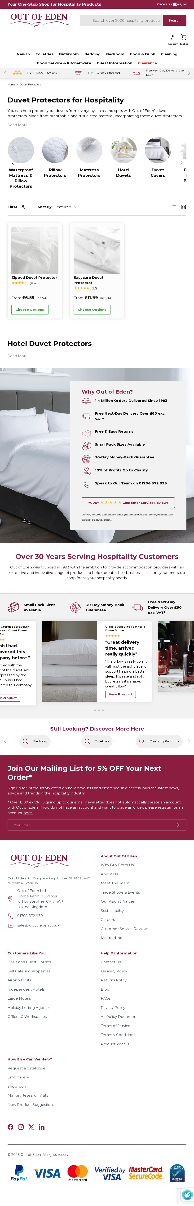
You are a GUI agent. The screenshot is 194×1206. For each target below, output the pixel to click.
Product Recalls (115, 1034)
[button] (183, 37)
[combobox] (121, 20)
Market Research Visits (28, 1085)
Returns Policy (114, 970)
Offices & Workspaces (27, 1007)
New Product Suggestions (31, 1095)
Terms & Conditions (118, 1025)
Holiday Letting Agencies (30, 998)
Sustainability (112, 901)
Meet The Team (115, 873)
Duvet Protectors (30, 84)
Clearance (147, 63)
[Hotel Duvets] (123, 150)
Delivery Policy (114, 961)
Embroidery (18, 1067)
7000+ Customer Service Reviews (128, 503)
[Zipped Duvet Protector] (34, 250)
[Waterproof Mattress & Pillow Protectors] (21, 150)
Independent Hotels (26, 979)
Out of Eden (31, 1145)
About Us (109, 864)
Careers (108, 910)
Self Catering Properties (29, 961)
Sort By (45, 206)
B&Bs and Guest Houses (29, 952)
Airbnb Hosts (19, 970)
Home (11, 84)
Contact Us (111, 952)
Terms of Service (115, 1016)
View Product (120, 683)
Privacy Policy (113, 998)
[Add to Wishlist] (54, 309)
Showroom (17, 1076)
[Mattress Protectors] (89, 150)
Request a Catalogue (26, 1058)
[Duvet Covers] (158, 150)
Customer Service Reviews (124, 919)
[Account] (173, 37)
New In (23, 54)
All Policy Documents (120, 1007)
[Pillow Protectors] (55, 150)
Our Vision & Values (118, 891)
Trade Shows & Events (120, 882)
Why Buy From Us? (118, 855)
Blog (105, 979)
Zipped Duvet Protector (34, 277)
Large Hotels (19, 988)
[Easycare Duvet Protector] (97, 250)
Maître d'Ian (111, 928)
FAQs (105, 988)
